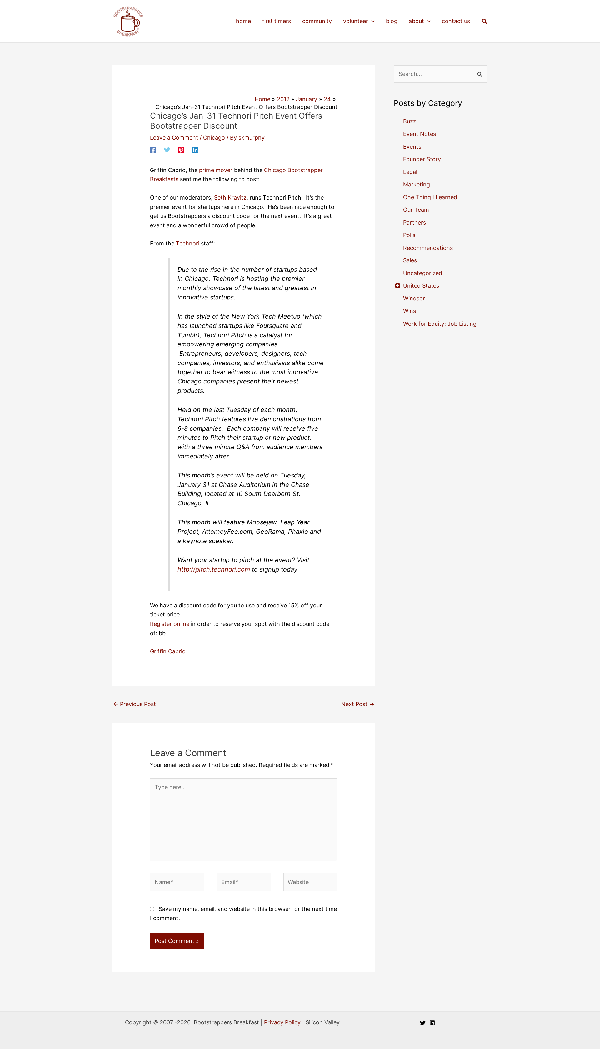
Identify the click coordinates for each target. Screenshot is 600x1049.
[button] (371, 21)
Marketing (416, 184)
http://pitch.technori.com (214, 569)
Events (412, 146)
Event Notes (419, 134)
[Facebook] (153, 149)
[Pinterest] (181, 149)
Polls (409, 235)
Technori (186, 243)
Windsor (414, 298)
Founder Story (422, 159)
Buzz (409, 121)
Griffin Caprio (168, 651)
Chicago (214, 137)
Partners (414, 222)
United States (421, 285)
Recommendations (428, 248)
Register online (169, 624)
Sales (410, 260)
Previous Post (134, 704)
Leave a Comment (174, 137)
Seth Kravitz (230, 197)
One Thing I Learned (430, 197)
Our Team (416, 209)
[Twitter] (167, 149)
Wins (409, 311)
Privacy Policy (282, 1022)
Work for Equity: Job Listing (440, 323)
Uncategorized (422, 273)
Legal (410, 172)
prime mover (215, 170)
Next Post (357, 704)
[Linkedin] (195, 149)
